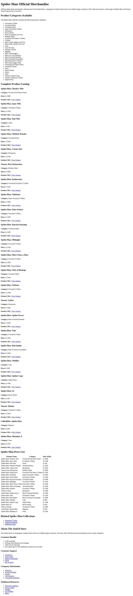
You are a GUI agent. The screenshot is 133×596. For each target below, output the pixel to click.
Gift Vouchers (9, 576)
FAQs (7, 560)
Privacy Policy (10, 588)
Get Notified (9, 591)
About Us (8, 570)
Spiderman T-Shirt (11, 520)
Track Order (9, 557)
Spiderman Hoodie (11, 522)
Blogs (7, 593)
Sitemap (7, 589)
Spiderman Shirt (10, 524)
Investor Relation (10, 572)
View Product (16, 100)
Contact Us (8, 555)
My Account (9, 562)
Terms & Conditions (11, 586)
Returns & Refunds (11, 559)
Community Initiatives (12, 578)
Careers (7, 574)
